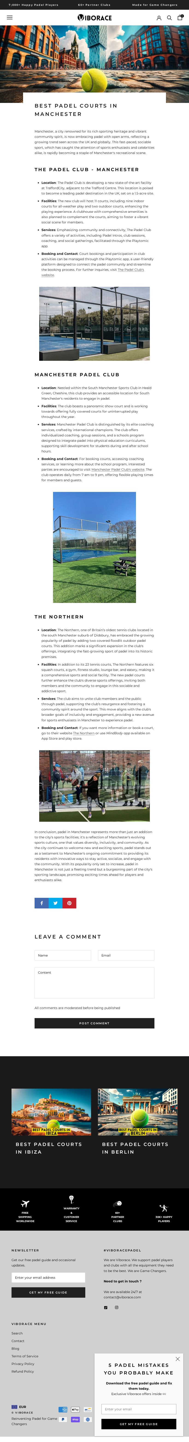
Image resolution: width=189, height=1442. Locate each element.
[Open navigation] (9, 17)
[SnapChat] (106, 1307)
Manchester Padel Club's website (118, 469)
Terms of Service (25, 1356)
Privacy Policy (23, 1364)
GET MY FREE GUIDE (139, 1424)
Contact (18, 1341)
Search (17, 1333)
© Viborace (22, 1412)
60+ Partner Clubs (94, 4)
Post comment (94, 1023)
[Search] (169, 17)
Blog (15, 1348)
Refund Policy (23, 1371)
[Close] (178, 1359)
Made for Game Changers (155, 4)
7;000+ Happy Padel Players (34, 4)
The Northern (83, 733)
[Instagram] (116, 1307)
